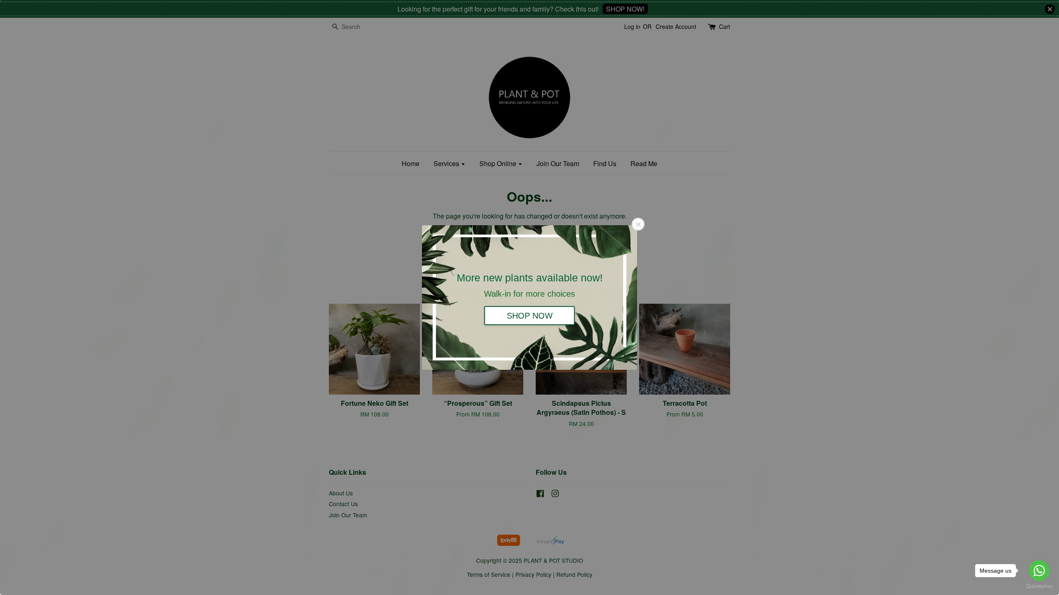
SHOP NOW (530, 315)
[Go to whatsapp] (1039, 570)
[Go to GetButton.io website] (1039, 586)
